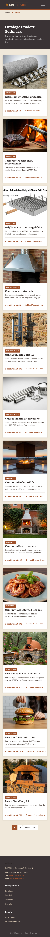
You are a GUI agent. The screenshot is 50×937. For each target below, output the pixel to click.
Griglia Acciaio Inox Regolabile (23, 227)
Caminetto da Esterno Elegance (23, 610)
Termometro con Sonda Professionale (19, 162)
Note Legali (10, 917)
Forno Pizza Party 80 (17, 801)
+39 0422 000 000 (16, 875)
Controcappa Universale (19, 291)
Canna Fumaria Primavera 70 (22, 418)
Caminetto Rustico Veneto (20, 546)
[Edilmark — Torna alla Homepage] (17, 5)
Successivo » (30, 828)
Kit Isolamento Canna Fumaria (23, 97)
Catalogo (9, 891)
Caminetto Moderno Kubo (20, 482)
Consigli (8, 895)
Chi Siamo (9, 900)
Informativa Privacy (13, 921)
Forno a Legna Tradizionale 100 (23, 673)
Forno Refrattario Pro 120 (19, 737)
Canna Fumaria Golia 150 (19, 355)
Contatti (8, 904)
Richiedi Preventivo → (34, 111)
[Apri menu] (43, 5)
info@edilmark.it (17, 878)
